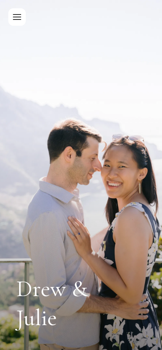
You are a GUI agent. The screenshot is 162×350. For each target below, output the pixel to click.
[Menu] (17, 17)
